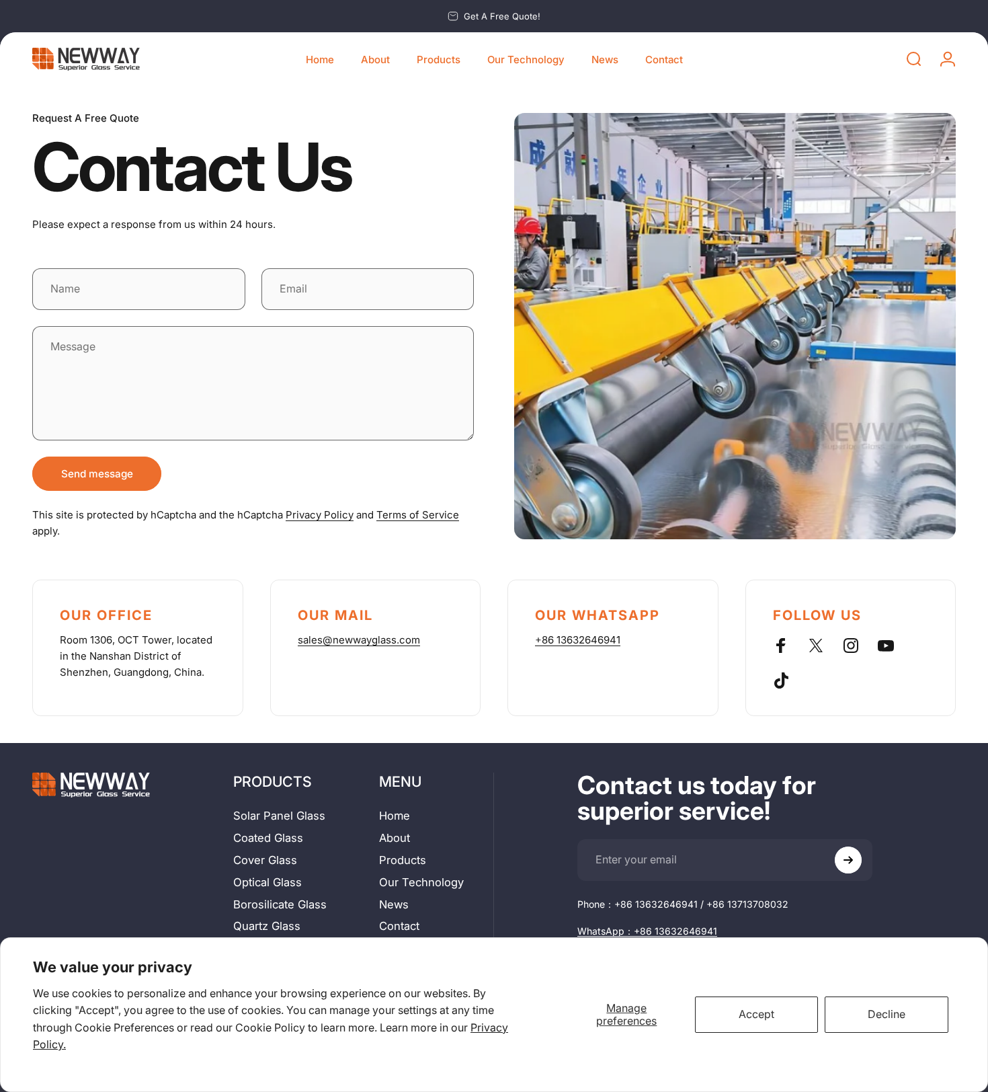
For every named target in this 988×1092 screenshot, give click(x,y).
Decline (886, 1014)
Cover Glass (265, 860)
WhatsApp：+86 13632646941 (647, 931)
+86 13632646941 (577, 639)
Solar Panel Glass (279, 815)
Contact (399, 926)
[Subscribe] (848, 860)
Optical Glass (267, 882)
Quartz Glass (266, 926)
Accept (756, 1014)
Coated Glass (268, 838)
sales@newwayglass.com (359, 639)
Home (394, 815)
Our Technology (421, 882)
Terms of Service (417, 514)
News (394, 904)
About (394, 838)
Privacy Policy (320, 514)
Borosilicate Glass (280, 904)
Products (402, 860)
